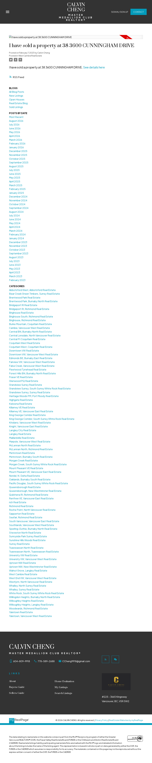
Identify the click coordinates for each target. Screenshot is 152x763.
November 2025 (18, 154)
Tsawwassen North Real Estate (26, 547)
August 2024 (16, 211)
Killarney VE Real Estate (22, 407)
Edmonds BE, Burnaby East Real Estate (30, 358)
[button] (119, 12)
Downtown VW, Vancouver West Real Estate (33, 354)
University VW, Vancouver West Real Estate (33, 559)
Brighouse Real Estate (21, 312)
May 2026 (14, 132)
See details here (94, 67)
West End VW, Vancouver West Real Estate (32, 578)
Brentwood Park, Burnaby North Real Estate (33, 301)
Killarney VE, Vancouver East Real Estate (31, 411)
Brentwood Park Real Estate (24, 297)
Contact (138, 12)
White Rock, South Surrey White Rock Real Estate (36, 593)
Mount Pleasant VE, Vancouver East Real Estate (35, 471)
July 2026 (14, 124)
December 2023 (18, 242)
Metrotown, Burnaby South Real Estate (31, 456)
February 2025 (17, 188)
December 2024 (18, 196)
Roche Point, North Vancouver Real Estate (32, 509)
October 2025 (17, 158)
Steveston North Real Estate (25, 532)
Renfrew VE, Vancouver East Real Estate (31, 498)
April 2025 (14, 181)
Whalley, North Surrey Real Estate (27, 585)
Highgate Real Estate (21, 399)
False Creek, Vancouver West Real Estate (31, 365)
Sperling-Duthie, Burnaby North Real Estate (33, 528)
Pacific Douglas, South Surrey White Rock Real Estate (38, 483)
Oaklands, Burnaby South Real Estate (29, 479)
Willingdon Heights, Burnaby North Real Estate (34, 597)
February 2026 (17, 143)
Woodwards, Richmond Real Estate (28, 608)
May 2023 (14, 268)
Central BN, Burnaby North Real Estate (30, 331)
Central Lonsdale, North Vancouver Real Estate (35, 335)
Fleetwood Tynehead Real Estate (27, 369)
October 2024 (17, 204)
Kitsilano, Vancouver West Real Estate (30, 422)
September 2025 (18, 162)
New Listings (16, 95)
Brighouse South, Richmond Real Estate (31, 316)
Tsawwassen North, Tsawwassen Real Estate (34, 551)
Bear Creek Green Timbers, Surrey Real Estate (34, 293)
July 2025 (14, 170)
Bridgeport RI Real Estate (23, 305)
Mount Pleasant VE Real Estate (26, 468)
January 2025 (16, 192)
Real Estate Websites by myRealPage (126, 720)
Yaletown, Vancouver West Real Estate (30, 616)
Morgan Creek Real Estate (23, 460)
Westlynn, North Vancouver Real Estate (30, 581)
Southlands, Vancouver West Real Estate (31, 525)
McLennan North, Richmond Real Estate (31, 449)
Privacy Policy (101, 720)
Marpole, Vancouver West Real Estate (29, 441)
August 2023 (16, 257)
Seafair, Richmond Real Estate (25, 517)
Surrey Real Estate (19, 543)
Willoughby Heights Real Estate (26, 600)
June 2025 (15, 173)
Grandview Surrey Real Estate (25, 384)
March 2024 (15, 230)
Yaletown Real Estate (21, 612)
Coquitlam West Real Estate (24, 343)
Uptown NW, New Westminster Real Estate (33, 566)
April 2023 (14, 272)
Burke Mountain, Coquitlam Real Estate (30, 324)
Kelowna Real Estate (20, 403)
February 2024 (17, 234)
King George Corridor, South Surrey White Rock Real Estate (41, 418)
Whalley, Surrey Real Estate (24, 589)
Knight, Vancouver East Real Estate (28, 426)
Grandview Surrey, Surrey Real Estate (29, 392)
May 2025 (14, 177)
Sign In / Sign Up (119, 12)
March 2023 (15, 276)
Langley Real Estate (20, 433)
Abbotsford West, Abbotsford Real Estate (32, 290)
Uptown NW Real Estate (22, 562)
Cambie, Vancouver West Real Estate (29, 327)
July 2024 (14, 215)
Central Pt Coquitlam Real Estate (27, 339)
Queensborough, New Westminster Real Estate (35, 490)
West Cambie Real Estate (30, 55)
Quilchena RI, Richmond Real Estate (28, 494)
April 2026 (14, 135)
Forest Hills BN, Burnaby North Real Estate (32, 373)
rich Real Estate (17, 502)
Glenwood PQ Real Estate (23, 380)
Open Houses (16, 99)
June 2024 (15, 219)
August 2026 (16, 120)
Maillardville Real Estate (22, 437)
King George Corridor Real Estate (27, 415)
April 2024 (14, 226)
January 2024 (16, 238)
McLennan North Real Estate (25, 445)
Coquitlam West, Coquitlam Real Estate (30, 346)
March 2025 (15, 185)
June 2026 (14, 128)
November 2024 (18, 200)
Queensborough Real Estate (25, 487)
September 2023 (18, 253)
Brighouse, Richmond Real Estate (27, 320)
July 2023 (14, 261)
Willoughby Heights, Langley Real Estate (31, 604)
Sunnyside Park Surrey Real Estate (28, 536)
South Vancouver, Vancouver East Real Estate (34, 521)
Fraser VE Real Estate (21, 377)
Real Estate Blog (18, 103)
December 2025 (18, 151)
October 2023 (17, 249)
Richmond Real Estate (21, 506)
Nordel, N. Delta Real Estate (24, 475)
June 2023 (14, 264)
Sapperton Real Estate (21, 513)
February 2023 (17, 280)
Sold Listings (16, 107)
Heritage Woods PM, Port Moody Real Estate (34, 396)
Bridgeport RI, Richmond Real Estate (29, 308)
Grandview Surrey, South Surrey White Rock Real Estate (40, 388)
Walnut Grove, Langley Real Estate (28, 570)
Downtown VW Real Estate (24, 350)
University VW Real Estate (23, 555)
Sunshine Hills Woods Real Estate (27, 540)
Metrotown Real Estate (22, 452)
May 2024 (14, 223)
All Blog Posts (16, 91)
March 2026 (15, 139)
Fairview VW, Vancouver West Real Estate (32, 362)
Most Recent (16, 117)
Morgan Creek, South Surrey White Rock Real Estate (38, 464)
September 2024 (18, 207)
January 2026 (16, 147)
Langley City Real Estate (22, 430)
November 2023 (18, 245)
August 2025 (16, 166)
